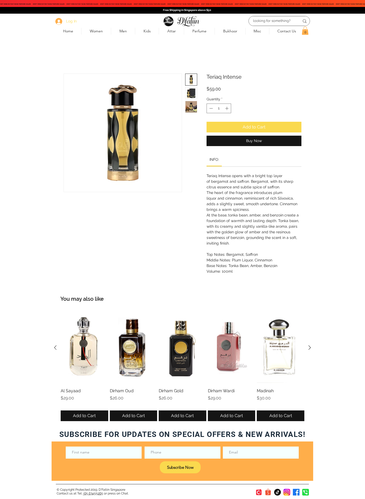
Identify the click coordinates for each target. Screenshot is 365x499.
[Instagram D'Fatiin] (287, 492)
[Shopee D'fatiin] (268, 492)
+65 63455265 (93, 493)
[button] (305, 30)
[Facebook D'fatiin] (296, 492)
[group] (182, 366)
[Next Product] (309, 347)
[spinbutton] (219, 108)
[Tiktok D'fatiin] (277, 492)
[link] (214, 159)
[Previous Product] (55, 347)
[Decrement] (210, 108)
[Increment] (227, 108)
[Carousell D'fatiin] (258, 492)
